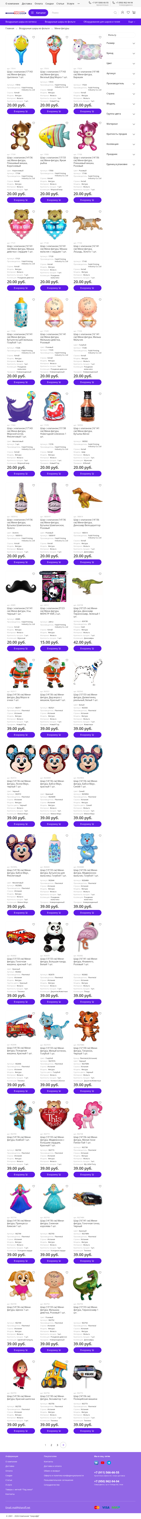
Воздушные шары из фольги (60, 21)
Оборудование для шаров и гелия (102, 21)
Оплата (39, 3)
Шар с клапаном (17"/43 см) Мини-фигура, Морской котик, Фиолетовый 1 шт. (20, 432)
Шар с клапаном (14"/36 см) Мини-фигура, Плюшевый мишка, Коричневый (20, 161)
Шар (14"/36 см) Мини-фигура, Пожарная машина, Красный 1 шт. (19, 1050)
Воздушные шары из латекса (21, 21)
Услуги (70, 3)
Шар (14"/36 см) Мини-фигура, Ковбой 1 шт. (19, 1138)
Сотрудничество (51, 1484)
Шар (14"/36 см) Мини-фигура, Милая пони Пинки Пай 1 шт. (86, 1140)
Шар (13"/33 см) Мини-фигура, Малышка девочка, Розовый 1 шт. (53, 1310)
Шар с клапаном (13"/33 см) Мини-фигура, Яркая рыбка (53, 160)
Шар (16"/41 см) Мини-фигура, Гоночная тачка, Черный (87, 1223)
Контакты (10, 1494)
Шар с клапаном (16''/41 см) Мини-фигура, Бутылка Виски (86, 431)
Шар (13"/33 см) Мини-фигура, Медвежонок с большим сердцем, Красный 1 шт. (52, 1141)
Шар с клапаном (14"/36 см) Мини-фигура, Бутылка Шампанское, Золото (20, 524)
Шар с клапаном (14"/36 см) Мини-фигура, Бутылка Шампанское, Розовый (53, 524)
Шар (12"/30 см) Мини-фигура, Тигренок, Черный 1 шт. (86, 1050)
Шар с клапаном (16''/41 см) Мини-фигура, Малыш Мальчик (87, 337)
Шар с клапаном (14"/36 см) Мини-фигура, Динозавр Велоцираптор (87, 522)
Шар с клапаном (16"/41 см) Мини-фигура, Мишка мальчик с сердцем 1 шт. (53, 249)
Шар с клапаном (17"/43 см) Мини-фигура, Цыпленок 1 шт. (20, 74)
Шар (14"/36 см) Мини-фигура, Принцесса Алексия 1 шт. (19, 1223)
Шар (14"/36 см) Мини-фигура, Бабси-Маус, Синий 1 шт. (86, 783)
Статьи (60, 3)
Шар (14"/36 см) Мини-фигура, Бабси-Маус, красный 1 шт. (52, 783)
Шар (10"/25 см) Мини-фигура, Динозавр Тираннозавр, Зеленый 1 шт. (87, 612)
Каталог (41, 12)
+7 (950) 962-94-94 (124, 2)
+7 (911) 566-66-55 (106, 1472)
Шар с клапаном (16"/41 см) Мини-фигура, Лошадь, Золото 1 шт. (86, 249)
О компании (12, 3)
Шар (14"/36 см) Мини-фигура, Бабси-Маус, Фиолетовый (19, 873)
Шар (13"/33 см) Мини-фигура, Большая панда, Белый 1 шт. (53, 961)
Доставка (27, 3)
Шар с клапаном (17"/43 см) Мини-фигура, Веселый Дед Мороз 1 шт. (54, 74)
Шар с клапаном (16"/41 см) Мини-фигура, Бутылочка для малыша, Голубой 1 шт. (20, 338)
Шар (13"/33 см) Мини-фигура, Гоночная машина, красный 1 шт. (19, 961)
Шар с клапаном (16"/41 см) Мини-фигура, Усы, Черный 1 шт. (20, 611)
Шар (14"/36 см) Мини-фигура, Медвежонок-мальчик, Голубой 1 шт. (86, 873)
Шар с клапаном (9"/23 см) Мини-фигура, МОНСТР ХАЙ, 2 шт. (52, 611)
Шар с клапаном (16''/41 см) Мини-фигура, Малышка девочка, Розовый (53, 338)
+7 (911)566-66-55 (100, 2)
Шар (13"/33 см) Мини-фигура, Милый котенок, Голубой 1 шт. (53, 1050)
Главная (10, 28)
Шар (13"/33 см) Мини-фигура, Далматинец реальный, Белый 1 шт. (86, 697)
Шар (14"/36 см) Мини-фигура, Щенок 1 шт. (19, 1308)
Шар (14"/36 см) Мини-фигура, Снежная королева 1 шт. (52, 1223)
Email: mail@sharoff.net (18, 1507)
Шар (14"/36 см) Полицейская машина (85, 1397)
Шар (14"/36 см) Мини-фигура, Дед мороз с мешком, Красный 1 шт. (53, 697)
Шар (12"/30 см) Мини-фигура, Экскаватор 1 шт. (53, 1397)
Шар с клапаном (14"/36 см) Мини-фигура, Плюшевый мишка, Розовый (86, 161)
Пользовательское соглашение (58, 1480)
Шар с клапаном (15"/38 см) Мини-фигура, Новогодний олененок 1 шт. (53, 432)
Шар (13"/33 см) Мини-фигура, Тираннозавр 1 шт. (86, 1310)
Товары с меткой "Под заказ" (19, 1489)
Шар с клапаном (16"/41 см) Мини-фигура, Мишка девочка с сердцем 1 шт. (20, 249)
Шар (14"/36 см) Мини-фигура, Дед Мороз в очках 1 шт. (19, 697)
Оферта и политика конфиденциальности (64, 1475)
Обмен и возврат (52, 1470)
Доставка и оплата (53, 1466)
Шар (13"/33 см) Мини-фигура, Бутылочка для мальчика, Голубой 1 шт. (53, 873)
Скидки (49, 3)
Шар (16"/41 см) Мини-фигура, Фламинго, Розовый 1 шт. (86, 961)
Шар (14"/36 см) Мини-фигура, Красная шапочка (21, 1397)
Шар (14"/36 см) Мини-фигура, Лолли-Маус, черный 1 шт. (19, 783)
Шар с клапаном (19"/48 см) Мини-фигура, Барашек (86, 74)
